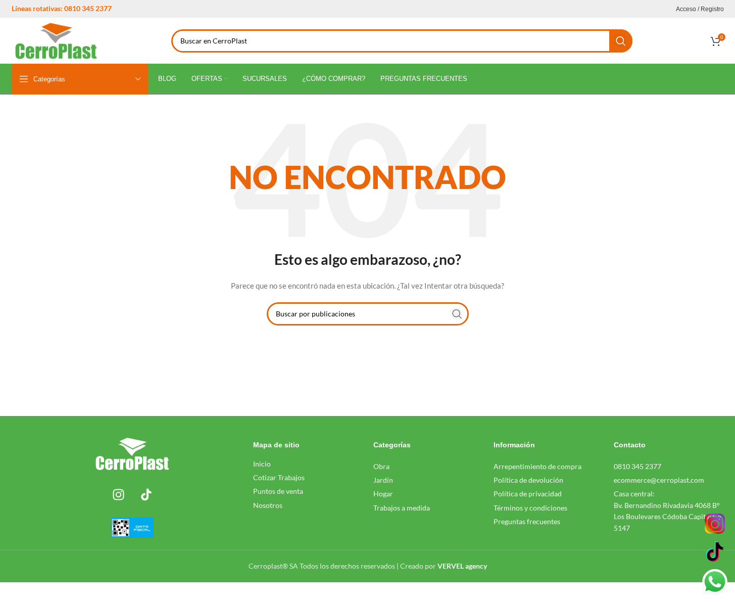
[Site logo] (56, 39)
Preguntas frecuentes (527, 521)
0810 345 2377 (637, 466)
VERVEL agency (462, 566)
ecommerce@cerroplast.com (659, 480)
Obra (381, 466)
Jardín (383, 480)
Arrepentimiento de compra (537, 466)
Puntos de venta (278, 491)
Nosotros (267, 505)
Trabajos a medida (401, 507)
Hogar (383, 493)
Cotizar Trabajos (279, 477)
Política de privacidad (528, 493)
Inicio (262, 463)
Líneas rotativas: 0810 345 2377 (62, 8)
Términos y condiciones (530, 507)
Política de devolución (528, 480)
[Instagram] (118, 494)
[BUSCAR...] (620, 41)
